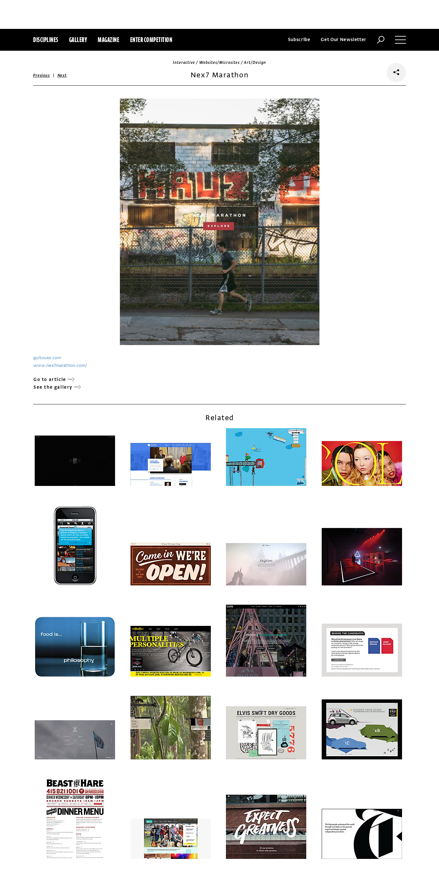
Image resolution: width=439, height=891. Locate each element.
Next (62, 75)
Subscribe (299, 40)
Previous (41, 75)
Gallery (78, 39)
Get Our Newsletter (343, 40)
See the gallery (53, 387)
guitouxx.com (47, 358)
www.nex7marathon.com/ (60, 365)
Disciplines (45, 39)
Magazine (108, 39)
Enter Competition (151, 39)
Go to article (49, 379)
